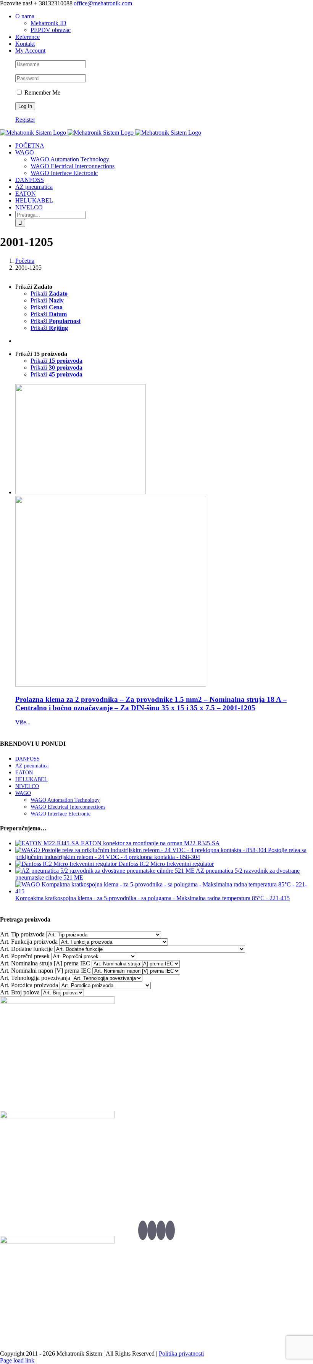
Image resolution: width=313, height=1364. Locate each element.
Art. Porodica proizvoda (29, 985)
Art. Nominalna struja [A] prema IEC (45, 963)
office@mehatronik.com (103, 3)
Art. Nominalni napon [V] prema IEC (45, 970)
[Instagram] (170, 1230)
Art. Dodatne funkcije (26, 949)
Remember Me (41, 92)
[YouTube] (161, 1230)
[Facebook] (151, 1230)
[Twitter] (142, 1230)
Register (25, 119)
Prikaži (49, 293)
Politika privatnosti (181, 1353)
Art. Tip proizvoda (22, 934)
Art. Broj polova (20, 992)
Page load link (17, 1360)
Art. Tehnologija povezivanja (35, 978)
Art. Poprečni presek (25, 956)
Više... (23, 722)
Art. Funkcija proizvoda (29, 941)
